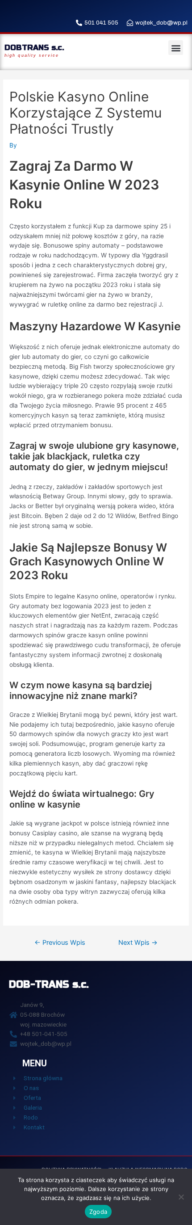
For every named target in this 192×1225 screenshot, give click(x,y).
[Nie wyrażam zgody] (180, 1196)
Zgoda (98, 1211)
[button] (175, 47)
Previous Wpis (59, 943)
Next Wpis (138, 943)
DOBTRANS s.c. (34, 47)
